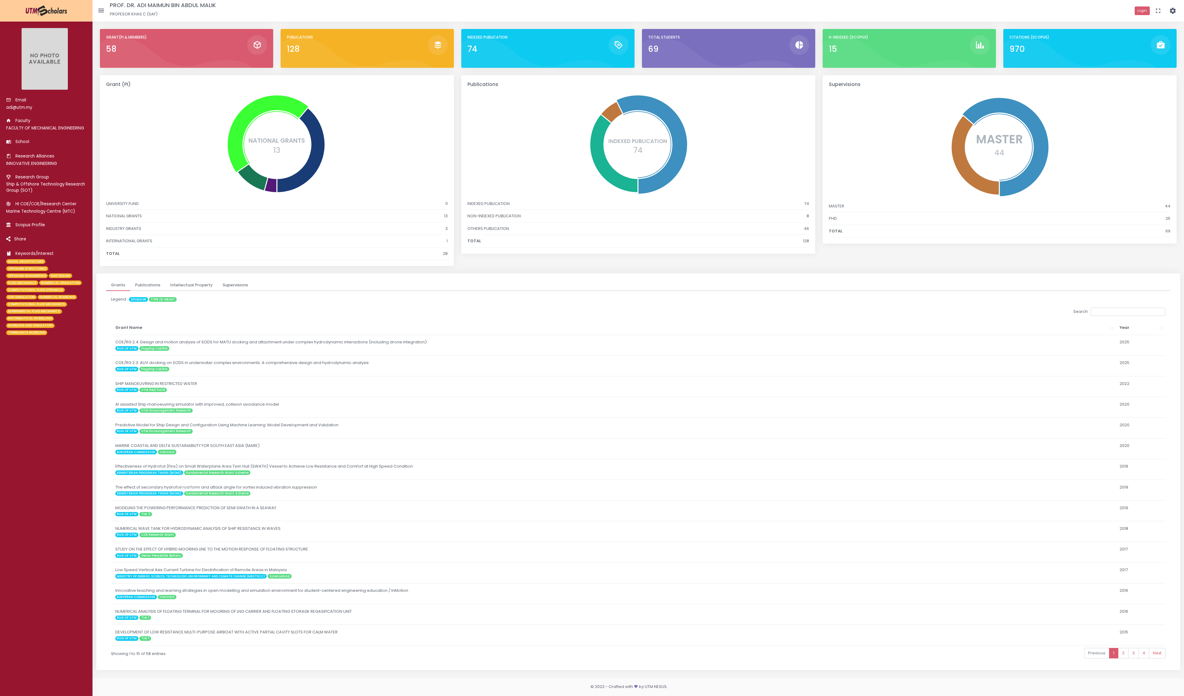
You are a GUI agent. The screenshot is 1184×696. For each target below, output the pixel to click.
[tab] (118, 285)
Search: (1081, 311)
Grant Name (128, 327)
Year (1124, 327)
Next (1157, 653)
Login (1142, 10)
